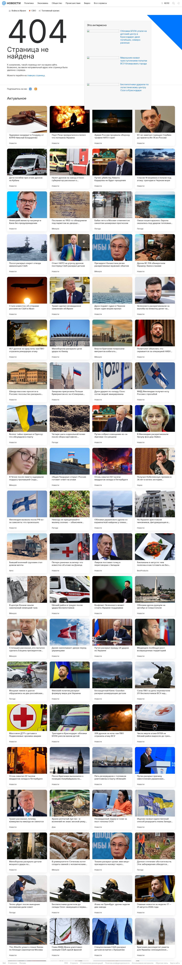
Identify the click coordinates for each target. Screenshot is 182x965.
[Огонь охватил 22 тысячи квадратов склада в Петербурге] (27, 767)
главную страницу (36, 75)
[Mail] (4, 3)
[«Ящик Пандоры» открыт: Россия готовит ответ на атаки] (70, 468)
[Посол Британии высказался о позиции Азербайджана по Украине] (70, 767)
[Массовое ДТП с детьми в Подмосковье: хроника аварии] (27, 724)
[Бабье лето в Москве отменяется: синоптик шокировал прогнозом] (112, 211)
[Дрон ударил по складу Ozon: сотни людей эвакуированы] (112, 382)
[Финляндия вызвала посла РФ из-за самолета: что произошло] (27, 511)
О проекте (74, 963)
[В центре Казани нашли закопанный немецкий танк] (27, 596)
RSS (66, 963)
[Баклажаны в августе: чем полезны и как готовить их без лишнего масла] (155, 553)
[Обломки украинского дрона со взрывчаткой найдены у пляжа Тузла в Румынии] (112, 511)
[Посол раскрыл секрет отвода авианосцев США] (27, 254)
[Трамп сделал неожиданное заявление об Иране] (70, 297)
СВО (34, 11)
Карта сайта (175, 963)
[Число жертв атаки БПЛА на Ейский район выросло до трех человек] (155, 724)
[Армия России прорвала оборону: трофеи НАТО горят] (112, 126)
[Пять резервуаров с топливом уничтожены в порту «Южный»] (112, 767)
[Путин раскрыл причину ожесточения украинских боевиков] (155, 767)
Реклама (22, 963)
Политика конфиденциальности (117, 963)
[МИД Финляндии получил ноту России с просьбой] (155, 382)
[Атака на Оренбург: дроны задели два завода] (112, 895)
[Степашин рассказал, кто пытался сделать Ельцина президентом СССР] (27, 639)
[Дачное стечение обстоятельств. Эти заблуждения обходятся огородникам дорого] (155, 853)
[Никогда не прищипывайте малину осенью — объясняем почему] (70, 511)
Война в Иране (19, 11)
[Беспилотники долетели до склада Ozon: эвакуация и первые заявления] (70, 895)
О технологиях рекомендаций (91, 963)
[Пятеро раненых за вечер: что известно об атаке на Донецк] (70, 553)
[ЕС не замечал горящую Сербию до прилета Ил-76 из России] (155, 126)
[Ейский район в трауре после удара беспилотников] (70, 596)
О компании (12, 963)
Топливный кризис (51, 11)
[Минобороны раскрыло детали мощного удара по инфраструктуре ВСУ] (27, 853)
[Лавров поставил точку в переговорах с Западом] (112, 553)
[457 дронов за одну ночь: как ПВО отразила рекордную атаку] (27, 340)
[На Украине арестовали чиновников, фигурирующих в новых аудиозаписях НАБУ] (155, 511)
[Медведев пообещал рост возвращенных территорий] (155, 639)
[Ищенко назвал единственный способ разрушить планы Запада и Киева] (155, 810)
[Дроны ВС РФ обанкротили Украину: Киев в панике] (155, 254)
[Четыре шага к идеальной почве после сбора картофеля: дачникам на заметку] (70, 425)
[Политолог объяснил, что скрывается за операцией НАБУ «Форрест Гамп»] (155, 340)
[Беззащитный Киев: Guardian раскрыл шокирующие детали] (112, 682)
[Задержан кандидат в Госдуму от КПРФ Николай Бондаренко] (27, 126)
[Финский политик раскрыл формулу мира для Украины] (70, 682)
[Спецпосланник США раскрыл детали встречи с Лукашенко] (112, 938)
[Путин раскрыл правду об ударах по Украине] (112, 639)
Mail (4, 963)
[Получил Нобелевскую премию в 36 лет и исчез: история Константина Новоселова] (155, 468)
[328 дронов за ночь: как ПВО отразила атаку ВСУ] (112, 724)
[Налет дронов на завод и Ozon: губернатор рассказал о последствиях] (70, 169)
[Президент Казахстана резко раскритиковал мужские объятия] (112, 254)
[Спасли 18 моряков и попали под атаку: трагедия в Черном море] (155, 169)
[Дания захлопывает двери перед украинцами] (70, 639)
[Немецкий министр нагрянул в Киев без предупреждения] (27, 211)
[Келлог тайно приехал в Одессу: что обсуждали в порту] (27, 425)
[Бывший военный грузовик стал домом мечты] (27, 553)
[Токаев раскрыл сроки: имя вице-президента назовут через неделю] (112, 853)
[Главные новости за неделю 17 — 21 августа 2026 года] (155, 895)
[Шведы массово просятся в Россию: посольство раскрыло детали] (27, 382)
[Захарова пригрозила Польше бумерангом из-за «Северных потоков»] (70, 382)
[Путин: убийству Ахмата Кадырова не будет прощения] (112, 169)
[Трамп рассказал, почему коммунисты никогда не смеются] (27, 810)
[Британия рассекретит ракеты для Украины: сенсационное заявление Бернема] (155, 938)
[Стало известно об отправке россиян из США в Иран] (27, 297)
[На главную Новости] (13, 3)
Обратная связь (162, 963)
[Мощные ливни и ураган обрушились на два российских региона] (27, 682)
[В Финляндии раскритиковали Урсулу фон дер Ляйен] (155, 425)
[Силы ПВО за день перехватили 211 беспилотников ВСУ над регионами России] (155, 682)
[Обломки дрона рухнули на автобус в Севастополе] (155, 596)
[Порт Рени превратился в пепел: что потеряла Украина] (70, 126)
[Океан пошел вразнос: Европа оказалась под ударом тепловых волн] (155, 211)
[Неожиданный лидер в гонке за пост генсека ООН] (112, 810)
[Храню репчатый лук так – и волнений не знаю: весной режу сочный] (70, 810)
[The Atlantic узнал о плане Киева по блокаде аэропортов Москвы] (27, 938)
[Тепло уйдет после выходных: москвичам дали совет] (27, 895)
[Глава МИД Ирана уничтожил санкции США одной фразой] (70, 938)
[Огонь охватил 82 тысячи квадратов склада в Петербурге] (112, 468)
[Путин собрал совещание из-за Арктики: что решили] (112, 425)
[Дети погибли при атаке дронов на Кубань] (27, 169)
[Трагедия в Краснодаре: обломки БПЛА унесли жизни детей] (70, 724)
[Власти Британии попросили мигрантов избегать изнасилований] (112, 340)
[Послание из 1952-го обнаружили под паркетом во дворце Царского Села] (70, 211)
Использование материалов (142, 963)
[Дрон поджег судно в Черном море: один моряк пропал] (112, 297)
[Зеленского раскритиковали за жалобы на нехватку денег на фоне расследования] (155, 297)
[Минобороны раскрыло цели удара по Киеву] (70, 340)
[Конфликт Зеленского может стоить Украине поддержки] (112, 596)
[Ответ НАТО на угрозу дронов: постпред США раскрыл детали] (70, 254)
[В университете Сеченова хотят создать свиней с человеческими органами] (70, 853)
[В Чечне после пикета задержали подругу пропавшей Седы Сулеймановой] (27, 468)
